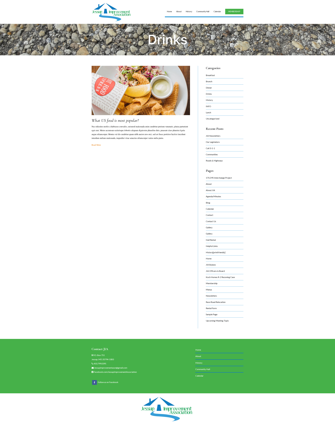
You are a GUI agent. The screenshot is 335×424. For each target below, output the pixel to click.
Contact (209, 215)
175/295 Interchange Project (219, 177)
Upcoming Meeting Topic (217, 320)
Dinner (209, 87)
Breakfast (210, 75)
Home (169, 11)
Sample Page (211, 314)
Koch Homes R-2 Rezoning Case (220, 277)
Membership (211, 283)
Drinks (209, 94)
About (179, 11)
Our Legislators (213, 142)
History (189, 11)
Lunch (208, 112)
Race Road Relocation (215, 302)
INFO (208, 106)
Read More (96, 144)
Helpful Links (212, 246)
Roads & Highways (214, 160)
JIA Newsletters (213, 136)
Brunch (209, 81)
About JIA (210, 190)
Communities (212, 154)
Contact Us (211, 221)
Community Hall (202, 11)
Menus (209, 289)
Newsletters (211, 295)
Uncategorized (212, 118)
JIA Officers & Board (215, 271)
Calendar (217, 11)
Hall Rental (211, 240)
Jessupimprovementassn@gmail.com (110, 367)
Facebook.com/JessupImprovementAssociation (115, 372)
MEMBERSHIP (234, 11)
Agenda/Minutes (213, 196)
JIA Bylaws (211, 264)
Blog (208, 202)
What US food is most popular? (115, 120)
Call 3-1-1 (210, 148)
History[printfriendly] (215, 252)
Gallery (209, 227)
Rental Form (211, 308)
